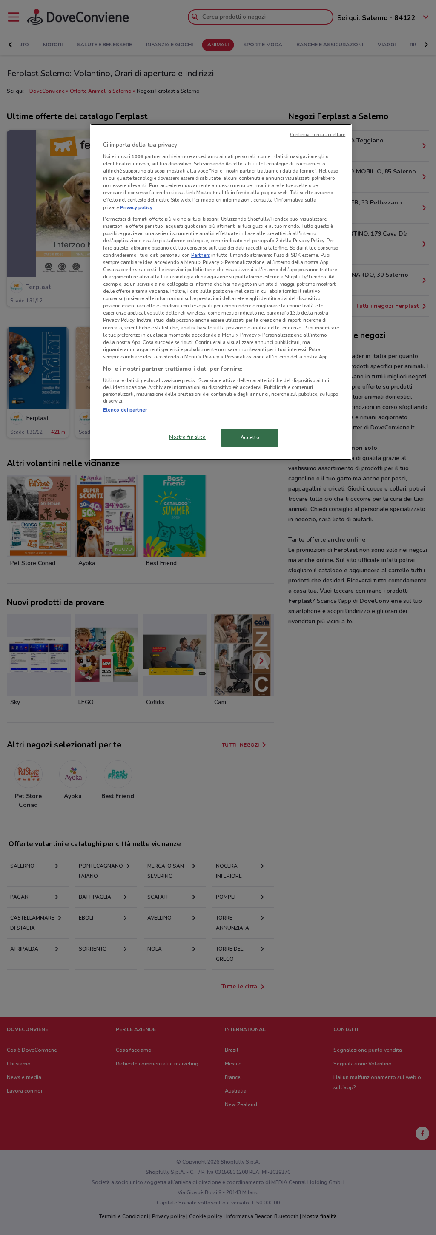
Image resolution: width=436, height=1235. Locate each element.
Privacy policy (136, 207)
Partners (200, 255)
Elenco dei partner (125, 409)
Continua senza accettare (318, 134)
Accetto (250, 437)
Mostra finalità (187, 437)
